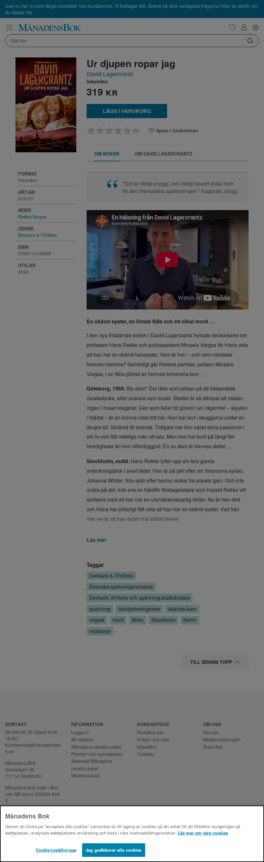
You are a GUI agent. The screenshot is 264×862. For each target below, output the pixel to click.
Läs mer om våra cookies (203, 833)
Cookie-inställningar (56, 850)
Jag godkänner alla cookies (113, 850)
